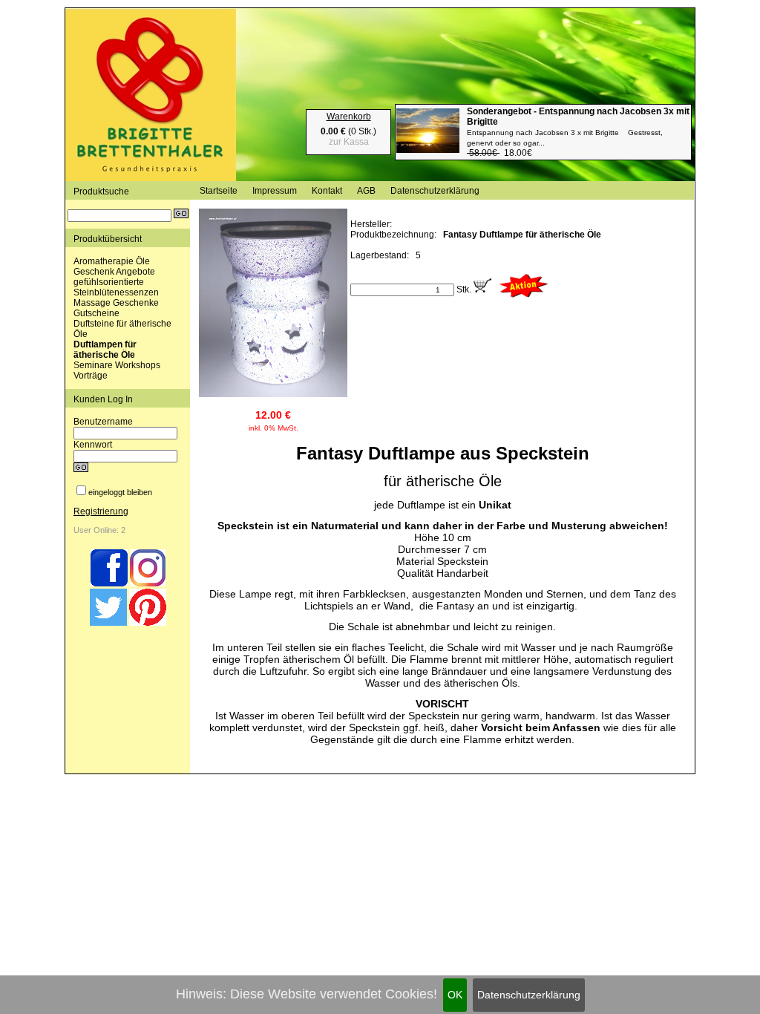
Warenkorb (349, 116)
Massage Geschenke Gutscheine (116, 308)
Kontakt (327, 191)
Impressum (274, 191)
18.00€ (578, 132)
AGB (366, 191)
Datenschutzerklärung (528, 995)
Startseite (219, 191)
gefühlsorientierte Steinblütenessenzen (116, 287)
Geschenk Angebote (114, 271)
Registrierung (100, 511)
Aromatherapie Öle (111, 261)
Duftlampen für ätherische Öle (105, 349)
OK (455, 995)
